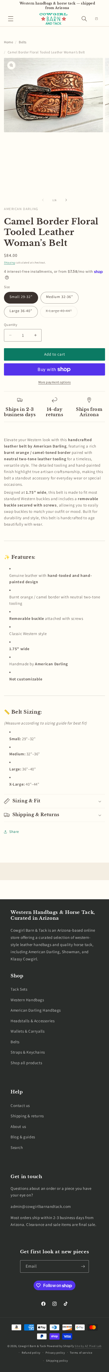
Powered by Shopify (60, 1346)
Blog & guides (23, 1136)
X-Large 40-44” (62, 313)
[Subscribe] (83, 1266)
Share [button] (14, 831)
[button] (10, 19)
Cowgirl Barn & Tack (32, 1346)
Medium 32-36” (59, 296)
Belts (22, 42)
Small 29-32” (21, 296)
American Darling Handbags (36, 1010)
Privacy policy (55, 1352)
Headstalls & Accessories (32, 1020)
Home (8, 42)
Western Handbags (27, 999)
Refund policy (31, 1352)
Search (17, 1147)
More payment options (54, 382)
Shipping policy (57, 1360)
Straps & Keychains (28, 1052)
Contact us (20, 1105)
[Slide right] (66, 200)
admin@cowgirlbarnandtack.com (41, 1206)
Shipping (9, 262)
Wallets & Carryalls (27, 1031)
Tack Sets (19, 989)
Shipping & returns (27, 1115)
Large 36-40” (21, 310)
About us (18, 1126)
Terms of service (81, 1352)
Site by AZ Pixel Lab (88, 1346)
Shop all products (26, 1062)
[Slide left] (43, 200)
